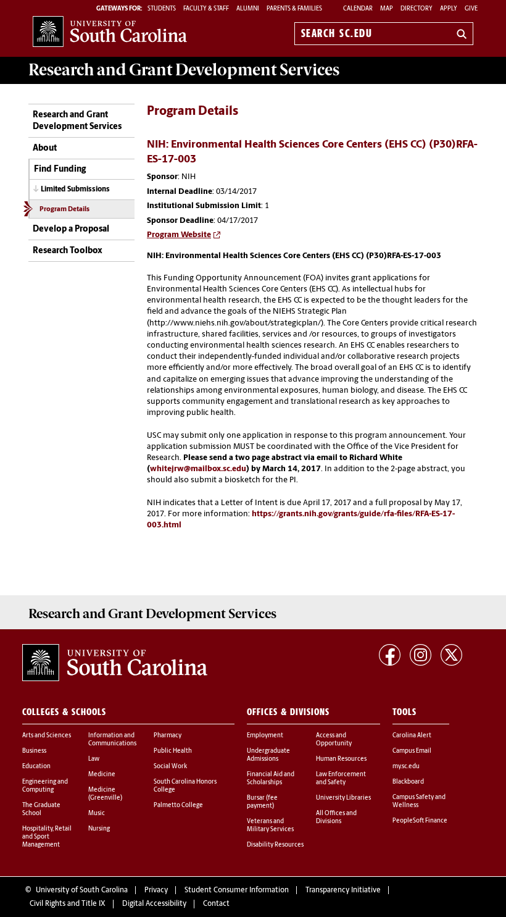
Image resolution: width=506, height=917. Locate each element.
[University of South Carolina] (114, 663)
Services (183, 70)
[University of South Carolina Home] (110, 31)
